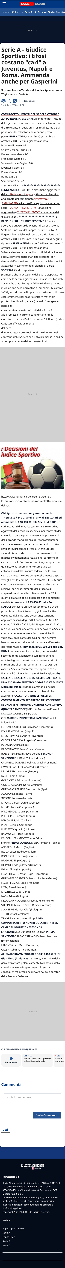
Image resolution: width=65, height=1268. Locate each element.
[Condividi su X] (15, 101)
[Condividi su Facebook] (9, 101)
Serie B (6, 1241)
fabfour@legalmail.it (13, 1208)
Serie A (28, 12)
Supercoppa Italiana (13, 1228)
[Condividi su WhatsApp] (3, 101)
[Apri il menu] (4, 4)
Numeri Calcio (11, 12)
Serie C (6, 1245)
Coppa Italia (9, 1236)
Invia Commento (46, 1115)
